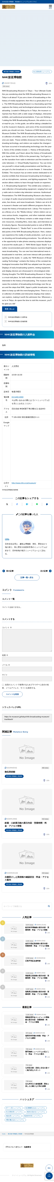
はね (7, 539)
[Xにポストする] (7, 504)
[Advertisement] (27, 38)
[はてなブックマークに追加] (27, 504)
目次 (9, 309)
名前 (5, 655)
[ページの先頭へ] (49, 1175)
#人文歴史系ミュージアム (41, 71)
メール (6, 665)
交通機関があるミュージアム (35, 1108)
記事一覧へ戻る (27, 577)
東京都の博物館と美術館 (12, 71)
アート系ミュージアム (14, 1108)
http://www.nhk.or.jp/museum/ (24, 483)
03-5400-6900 (17, 397)
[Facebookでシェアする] (17, 504)
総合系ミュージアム (13, 1116)
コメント (7, 627)
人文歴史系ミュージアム (15, 1112)
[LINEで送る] (37, 504)
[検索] (49, 906)
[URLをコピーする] (47, 504)
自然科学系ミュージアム (33, 1116)
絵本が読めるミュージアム (36, 1112)
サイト (5, 675)
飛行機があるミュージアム (15, 1120)
